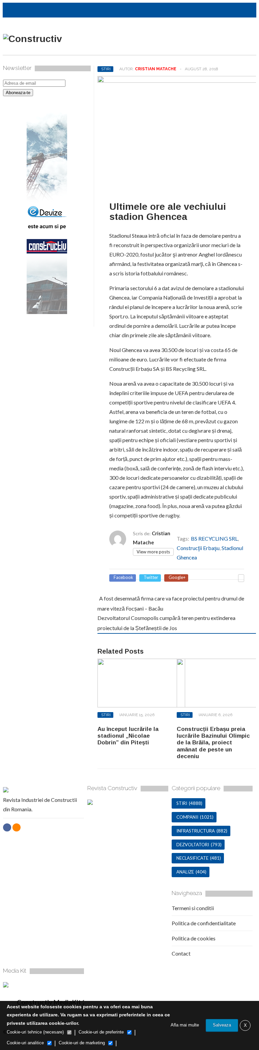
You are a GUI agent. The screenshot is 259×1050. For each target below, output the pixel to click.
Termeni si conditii (193, 908)
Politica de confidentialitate (204, 923)
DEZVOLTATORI (192, 844)
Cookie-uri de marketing (82, 1042)
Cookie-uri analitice (25, 1042)
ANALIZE (185, 871)
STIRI (106, 69)
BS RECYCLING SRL (214, 538)
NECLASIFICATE (192, 858)
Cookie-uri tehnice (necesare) (35, 1032)
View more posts (153, 551)
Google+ (177, 577)
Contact (181, 953)
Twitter (151, 577)
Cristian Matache (155, 69)
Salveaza (222, 1024)
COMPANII (187, 817)
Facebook (123, 577)
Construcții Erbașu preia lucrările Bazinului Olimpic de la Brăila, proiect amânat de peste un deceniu (213, 743)
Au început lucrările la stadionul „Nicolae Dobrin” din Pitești (128, 736)
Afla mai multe (185, 1024)
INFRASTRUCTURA (195, 830)
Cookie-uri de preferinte (101, 1032)
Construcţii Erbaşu (198, 548)
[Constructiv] (32, 39)
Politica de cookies (193, 938)
